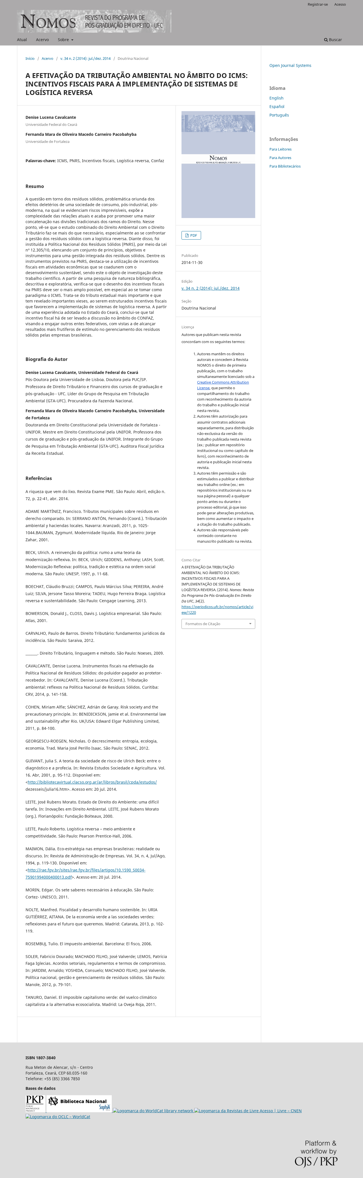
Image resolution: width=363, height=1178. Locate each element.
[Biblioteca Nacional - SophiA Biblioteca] (80, 1110)
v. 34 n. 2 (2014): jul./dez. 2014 (85, 58)
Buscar (335, 39)
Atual (22, 39)
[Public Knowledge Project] (36, 1110)
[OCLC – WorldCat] (58, 1116)
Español (276, 106)
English (276, 98)
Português (279, 115)
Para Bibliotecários (285, 166)
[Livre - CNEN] (248, 1110)
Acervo (42, 39)
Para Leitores (280, 149)
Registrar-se (318, 4)
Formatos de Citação (202, 623)
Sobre (64, 39)
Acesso (340, 4)
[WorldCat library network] (153, 1110)
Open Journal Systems (290, 65)
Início (30, 58)
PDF (193, 235)
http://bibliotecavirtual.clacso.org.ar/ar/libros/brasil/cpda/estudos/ (92, 782)
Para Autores (280, 157)
